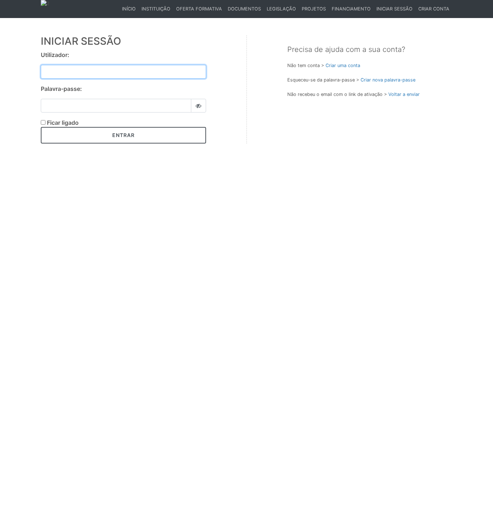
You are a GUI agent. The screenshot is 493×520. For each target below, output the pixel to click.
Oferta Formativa (199, 9)
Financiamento (351, 9)
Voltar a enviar (404, 94)
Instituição (155, 9)
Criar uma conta (343, 65)
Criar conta (433, 9)
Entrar (123, 135)
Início (130, 10)
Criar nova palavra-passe (388, 80)
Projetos (314, 9)
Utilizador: (55, 54)
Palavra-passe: (61, 88)
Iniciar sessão (394, 9)
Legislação (281, 9)
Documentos (244, 9)
